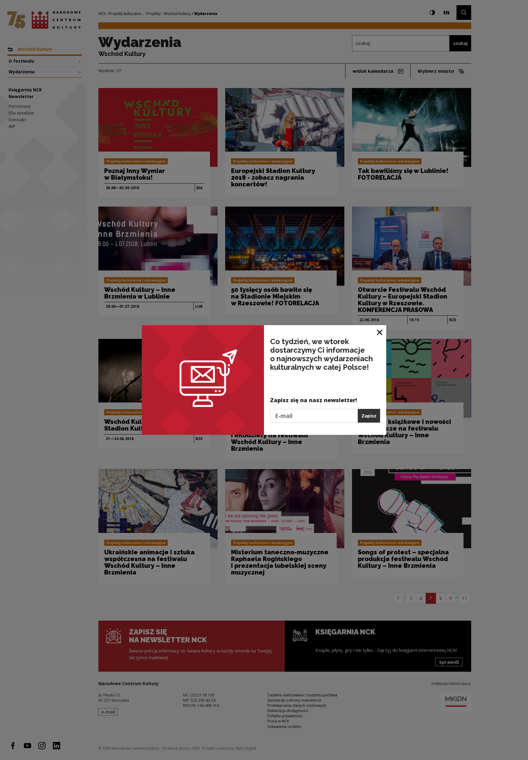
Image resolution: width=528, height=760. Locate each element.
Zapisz (368, 416)
